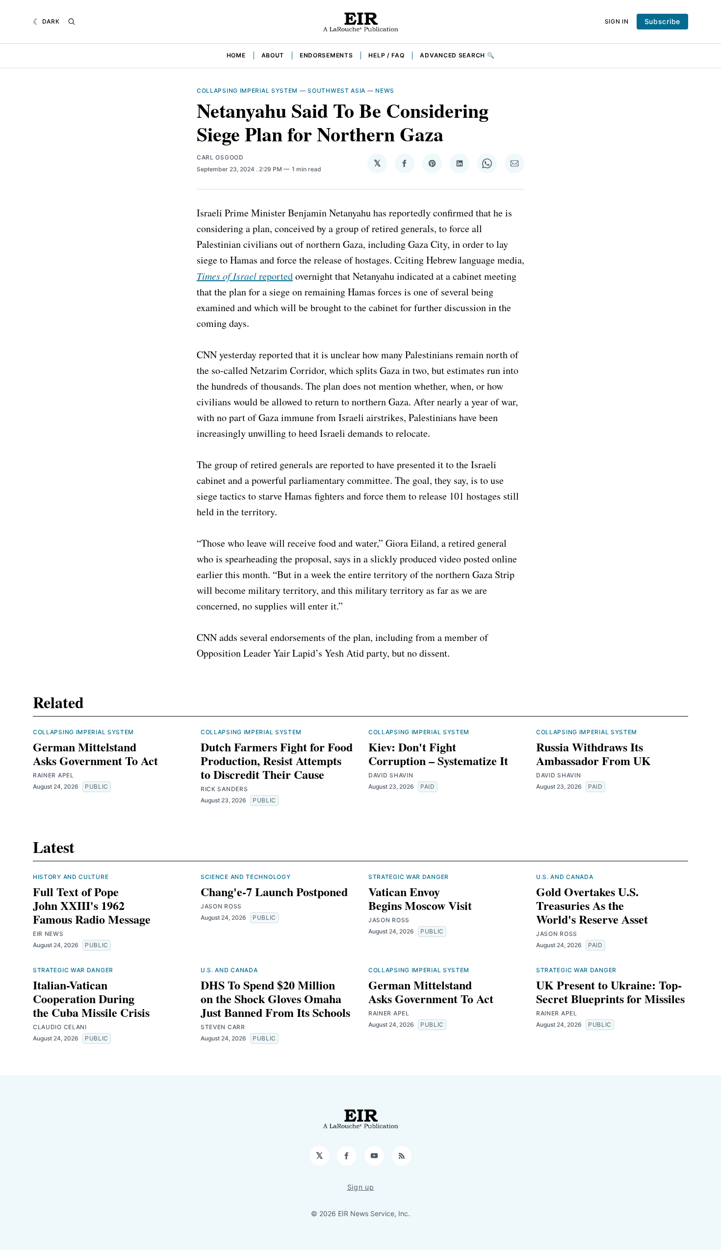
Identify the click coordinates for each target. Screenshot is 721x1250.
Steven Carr (223, 1027)
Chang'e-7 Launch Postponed (274, 891)
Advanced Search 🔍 (457, 55)
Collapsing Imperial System (247, 90)
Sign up (360, 1187)
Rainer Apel (53, 775)
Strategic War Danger (408, 876)
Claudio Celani (60, 1027)
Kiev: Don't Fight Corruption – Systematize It (438, 753)
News (384, 90)
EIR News (48, 933)
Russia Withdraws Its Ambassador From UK (593, 753)
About (272, 55)
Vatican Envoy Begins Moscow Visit (420, 898)
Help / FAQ (386, 55)
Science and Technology (245, 876)
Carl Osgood (220, 157)
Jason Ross (221, 906)
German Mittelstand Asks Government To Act (95, 753)
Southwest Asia (336, 90)
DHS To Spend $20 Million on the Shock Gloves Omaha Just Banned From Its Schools (275, 998)
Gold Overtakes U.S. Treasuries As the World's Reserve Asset (592, 905)
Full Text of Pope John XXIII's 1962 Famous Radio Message (92, 905)
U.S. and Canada (564, 876)
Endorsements (326, 55)
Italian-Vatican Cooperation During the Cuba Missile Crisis (91, 998)
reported (245, 276)
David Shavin (390, 775)
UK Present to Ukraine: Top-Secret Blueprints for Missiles (610, 991)
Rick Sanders (224, 789)
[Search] (72, 22)
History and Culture (70, 876)
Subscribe (662, 21)
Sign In (617, 21)
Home (236, 55)
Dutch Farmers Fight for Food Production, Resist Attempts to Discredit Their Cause (277, 760)
